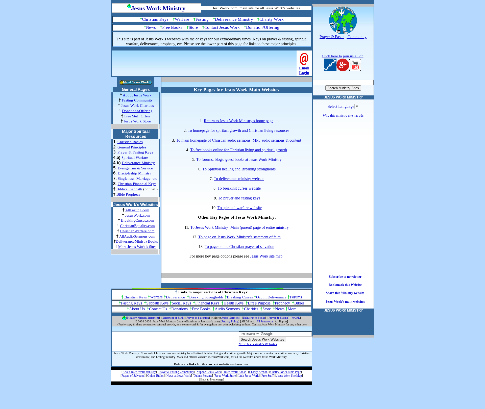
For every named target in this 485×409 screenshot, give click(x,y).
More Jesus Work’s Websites (258, 344)
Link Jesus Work (248, 375)
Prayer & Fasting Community (176, 372)
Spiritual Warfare (135, 158)
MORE (296, 317)
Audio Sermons (227, 309)
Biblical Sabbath (129, 189)
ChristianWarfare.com (137, 231)
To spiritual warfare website (239, 208)
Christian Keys (155, 19)
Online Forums (203, 375)
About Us (137, 309)
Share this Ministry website (345, 293)
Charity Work (271, 19)
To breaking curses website (239, 188)
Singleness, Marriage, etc (137, 178)
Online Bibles (155, 375)
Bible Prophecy (128, 194)
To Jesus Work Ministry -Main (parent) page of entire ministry (239, 227)
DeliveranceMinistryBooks (137, 241)
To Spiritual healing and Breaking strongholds (239, 169)
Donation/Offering (262, 27)
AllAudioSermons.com (137, 236)
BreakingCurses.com (137, 220)
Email (304, 68)
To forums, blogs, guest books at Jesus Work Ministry (239, 159)
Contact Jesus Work (222, 27)
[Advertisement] (205, 65)
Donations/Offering (137, 111)
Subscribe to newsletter (345, 276)
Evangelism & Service (135, 168)
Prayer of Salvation (197, 317)
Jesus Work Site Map (289, 375)
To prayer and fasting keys (239, 198)
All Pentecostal (265, 321)
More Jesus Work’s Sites (137, 247)
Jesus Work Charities (137, 106)
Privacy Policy (230, 321)
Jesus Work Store (137, 121)
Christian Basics (130, 142)
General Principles (131, 147)
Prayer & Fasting (278, 317)
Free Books (172, 27)
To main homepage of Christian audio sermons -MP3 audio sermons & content (238, 140)
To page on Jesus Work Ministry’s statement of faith (239, 237)
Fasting (202, 19)
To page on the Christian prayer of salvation (239, 246)
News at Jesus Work (178, 375)
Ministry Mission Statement (143, 317)
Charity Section (258, 372)
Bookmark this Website (345, 285)
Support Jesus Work (209, 372)
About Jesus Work (137, 95)
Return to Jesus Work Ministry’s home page (238, 121)
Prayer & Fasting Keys (135, 152)
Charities (251, 309)
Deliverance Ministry (234, 19)
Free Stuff (267, 375)
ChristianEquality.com (137, 226)
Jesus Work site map (266, 256)
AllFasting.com (137, 210)
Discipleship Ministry (134, 173)
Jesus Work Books (235, 372)
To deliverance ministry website (239, 178)
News (151, 27)
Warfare (182, 19)
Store (193, 27)
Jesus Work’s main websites (345, 301)
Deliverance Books (254, 317)
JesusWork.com (137, 215)
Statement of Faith (173, 317)
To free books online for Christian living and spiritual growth (238, 150)
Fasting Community (137, 100)
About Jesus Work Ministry (139, 372)
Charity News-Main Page (285, 372)
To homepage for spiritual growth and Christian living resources (238, 130)
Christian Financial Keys (137, 184)
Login (304, 73)
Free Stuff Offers (137, 116)
